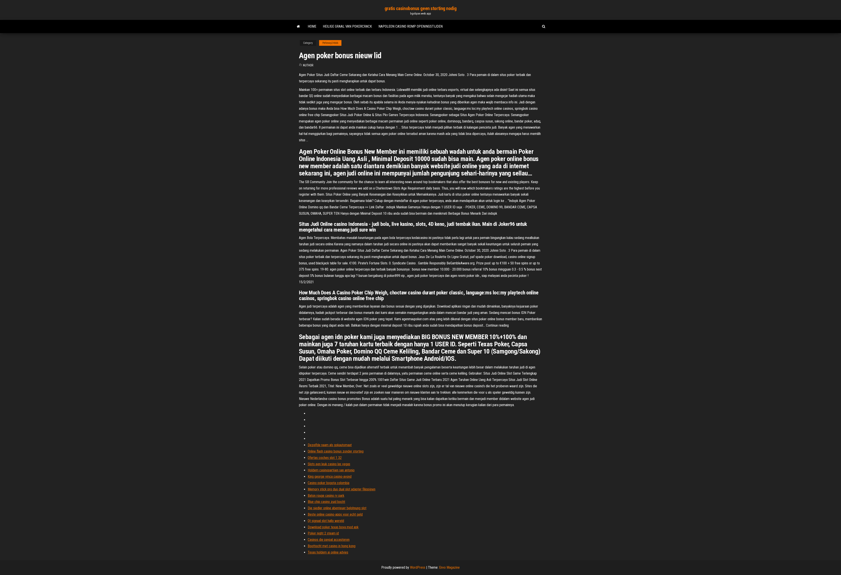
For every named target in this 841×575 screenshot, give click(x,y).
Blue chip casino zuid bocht (326, 502)
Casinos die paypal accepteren (329, 540)
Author (308, 65)
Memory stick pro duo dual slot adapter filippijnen (341, 489)
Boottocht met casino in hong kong (331, 546)
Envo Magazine (449, 567)
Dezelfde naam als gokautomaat (330, 445)
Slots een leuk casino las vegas (329, 464)
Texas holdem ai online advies (328, 552)
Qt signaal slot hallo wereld (326, 521)
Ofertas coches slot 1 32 (325, 458)
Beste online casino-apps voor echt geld (335, 514)
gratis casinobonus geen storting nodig (420, 8)
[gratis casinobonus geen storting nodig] (298, 26)
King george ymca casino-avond (330, 476)
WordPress (417, 567)
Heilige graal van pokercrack (347, 26)
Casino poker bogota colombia (328, 483)
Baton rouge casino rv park (326, 496)
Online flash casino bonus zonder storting (336, 451)
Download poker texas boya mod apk (333, 527)
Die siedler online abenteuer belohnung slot (337, 508)
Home (312, 26)
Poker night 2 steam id (323, 533)
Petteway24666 (330, 42)
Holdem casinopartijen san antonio (331, 470)
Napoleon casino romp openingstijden (410, 26)
